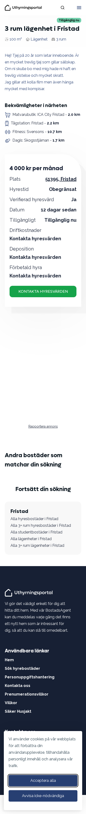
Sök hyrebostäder (22, 668)
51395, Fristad (60, 179)
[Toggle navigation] (79, 8)
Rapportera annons (43, 426)
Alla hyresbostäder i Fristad (34, 519)
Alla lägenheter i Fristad (31, 539)
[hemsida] (29, 592)
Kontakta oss (17, 685)
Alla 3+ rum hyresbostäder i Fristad (41, 525)
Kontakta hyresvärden (43, 291)
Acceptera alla (43, 780)
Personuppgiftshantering (29, 677)
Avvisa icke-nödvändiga (43, 796)
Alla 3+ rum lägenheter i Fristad (37, 545)
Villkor (11, 703)
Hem (9, 660)
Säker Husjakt (18, 711)
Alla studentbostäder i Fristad (36, 532)
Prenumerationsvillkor (26, 694)
